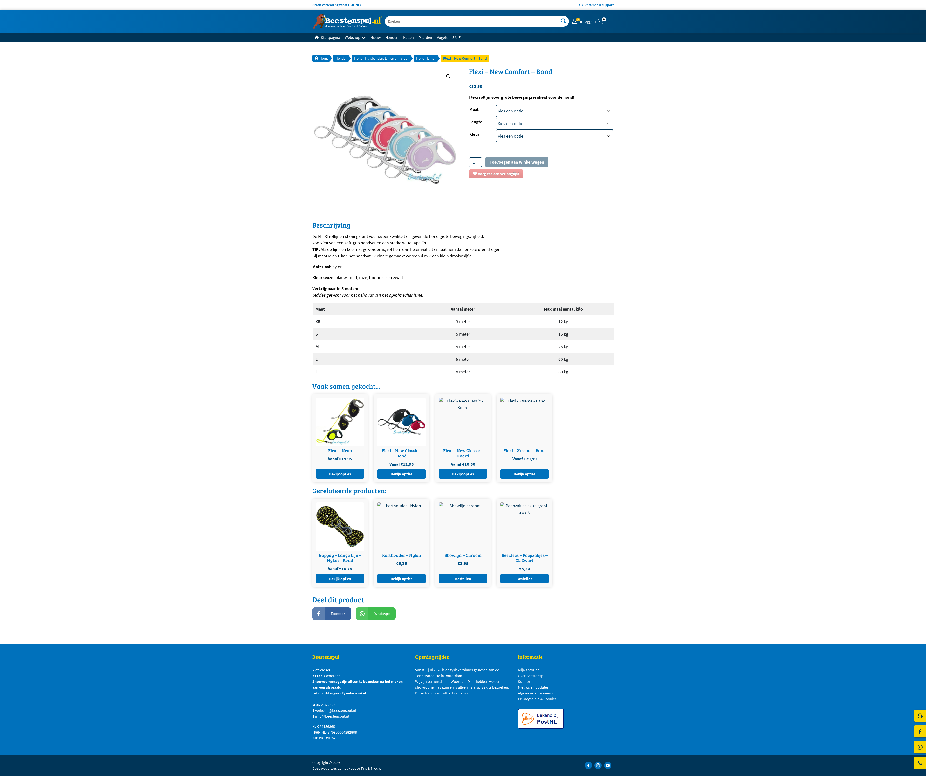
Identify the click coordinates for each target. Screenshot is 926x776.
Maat (474, 109)
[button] (605, 21)
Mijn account (528, 669)
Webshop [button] (352, 37)
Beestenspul (598, 5)
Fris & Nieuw (371, 768)
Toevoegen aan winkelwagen (517, 162)
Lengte (475, 122)
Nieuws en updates (533, 687)
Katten (408, 37)
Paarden (425, 37)
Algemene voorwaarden (537, 693)
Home (324, 58)
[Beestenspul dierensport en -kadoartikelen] (347, 21)
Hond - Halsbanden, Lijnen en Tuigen (381, 58)
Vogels (442, 37)
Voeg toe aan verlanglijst (498, 173)
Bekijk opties (340, 473)
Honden (391, 37)
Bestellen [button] (463, 578)
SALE (456, 37)
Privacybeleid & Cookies (537, 698)
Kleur (474, 134)
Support (524, 681)
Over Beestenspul (532, 675)
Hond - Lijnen (426, 58)
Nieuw (375, 37)
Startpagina (330, 37)
